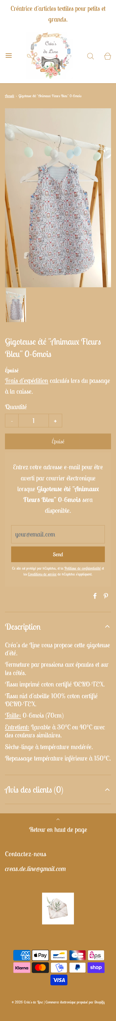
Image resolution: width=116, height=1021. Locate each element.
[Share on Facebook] (94, 595)
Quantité (16, 406)
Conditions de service (42, 574)
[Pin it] (105, 595)
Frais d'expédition (26, 380)
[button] (16, 305)
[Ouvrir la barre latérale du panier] (107, 55)
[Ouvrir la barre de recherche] (90, 55)
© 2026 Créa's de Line (27, 1002)
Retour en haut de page (58, 829)
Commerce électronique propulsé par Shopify (75, 1002)
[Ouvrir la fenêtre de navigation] (8, 55)
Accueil (9, 95)
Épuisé (58, 441)
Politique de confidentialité (82, 568)
